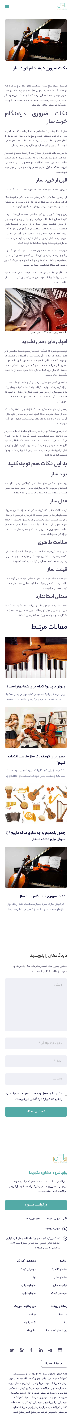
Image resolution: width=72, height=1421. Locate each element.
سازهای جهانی (28, 1285)
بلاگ (65, 1323)
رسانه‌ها (63, 1315)
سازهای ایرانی (60, 1277)
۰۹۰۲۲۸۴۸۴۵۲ (52, 1229)
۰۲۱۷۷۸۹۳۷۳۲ (32, 1219)
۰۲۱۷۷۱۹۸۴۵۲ (53, 1219)
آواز (34, 1277)
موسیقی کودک (59, 1293)
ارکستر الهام (30, 1323)
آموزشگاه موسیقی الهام (54, 105)
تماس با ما (31, 1331)
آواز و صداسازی (60, 1285)
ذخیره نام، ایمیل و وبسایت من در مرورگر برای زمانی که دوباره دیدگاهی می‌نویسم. (33, 1096)
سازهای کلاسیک (59, 1269)
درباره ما (32, 1315)
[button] (54, 1364)
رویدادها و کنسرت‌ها (56, 1331)
